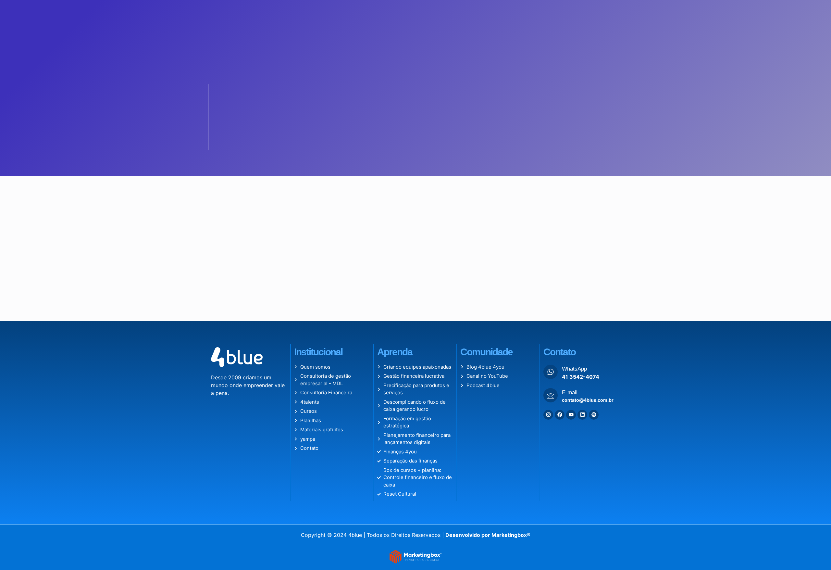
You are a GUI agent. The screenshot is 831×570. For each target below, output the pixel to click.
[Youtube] (571, 415)
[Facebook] (559, 415)
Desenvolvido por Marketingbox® (487, 535)
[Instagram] (548, 415)
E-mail (569, 392)
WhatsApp (574, 369)
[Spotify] (594, 415)
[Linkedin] (582, 415)
